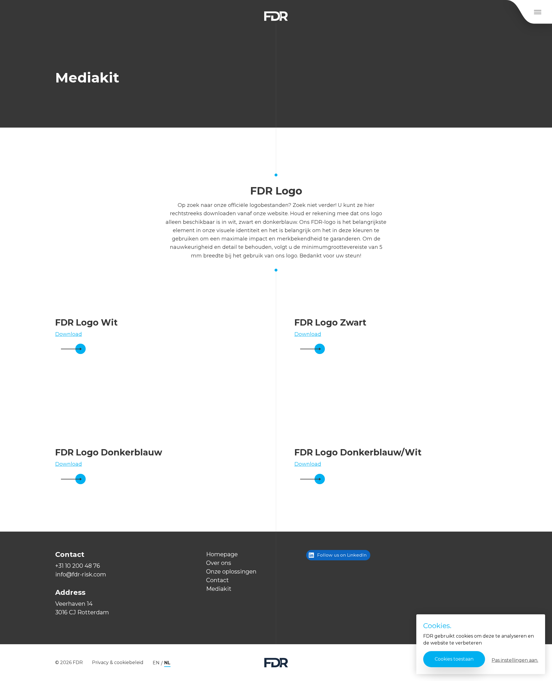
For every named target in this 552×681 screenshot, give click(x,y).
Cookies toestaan (454, 659)
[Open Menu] (537, 12)
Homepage (222, 554)
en (156, 662)
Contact (217, 580)
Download (68, 334)
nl (167, 662)
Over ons (218, 562)
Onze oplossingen (231, 571)
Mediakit (218, 588)
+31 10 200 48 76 (77, 565)
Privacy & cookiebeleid (117, 662)
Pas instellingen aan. (515, 660)
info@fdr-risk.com (80, 574)
